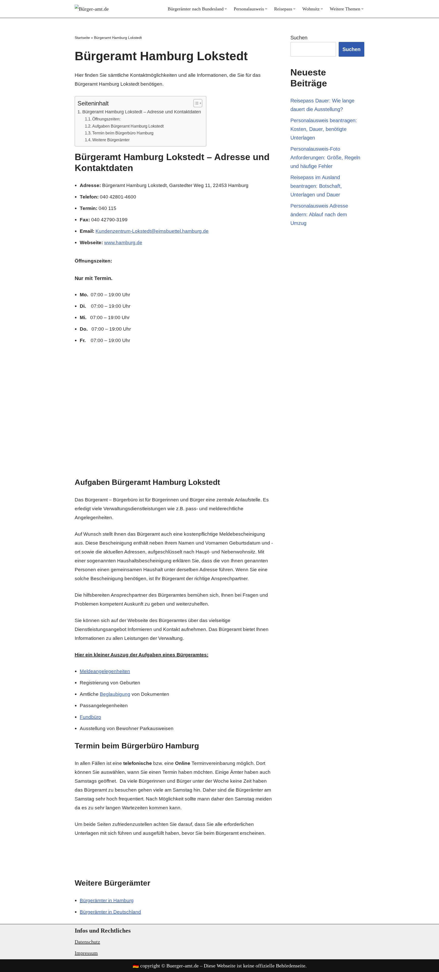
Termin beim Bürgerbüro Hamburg (122, 133)
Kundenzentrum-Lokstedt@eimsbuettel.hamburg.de (152, 231)
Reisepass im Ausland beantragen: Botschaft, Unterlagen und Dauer (316, 186)
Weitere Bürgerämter (111, 139)
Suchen (298, 37)
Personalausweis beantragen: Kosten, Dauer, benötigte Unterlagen (323, 129)
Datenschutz (87, 942)
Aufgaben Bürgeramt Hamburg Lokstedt (128, 126)
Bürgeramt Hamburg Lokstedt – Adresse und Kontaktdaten (141, 111)
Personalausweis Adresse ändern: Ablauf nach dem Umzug (319, 214)
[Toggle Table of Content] (195, 103)
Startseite (82, 38)
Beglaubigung (115, 694)
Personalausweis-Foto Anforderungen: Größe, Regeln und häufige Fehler (325, 157)
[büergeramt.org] (95, 9)
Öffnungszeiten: (106, 119)
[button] (226, 9)
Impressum (86, 953)
